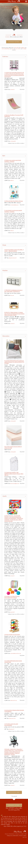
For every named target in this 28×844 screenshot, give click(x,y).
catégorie (23, 47)
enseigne (24, 48)
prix (12, 48)
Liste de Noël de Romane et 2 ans (10, 7)
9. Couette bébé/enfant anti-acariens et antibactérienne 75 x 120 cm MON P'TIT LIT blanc (14, 362)
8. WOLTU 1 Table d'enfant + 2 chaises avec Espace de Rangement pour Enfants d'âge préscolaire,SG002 (14, 314)
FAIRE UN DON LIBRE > (14, 792)
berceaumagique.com (14, 483)
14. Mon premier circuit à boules (12, 634)
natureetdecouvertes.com (15, 653)
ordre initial (16, 47)
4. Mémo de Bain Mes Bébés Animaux (13, 201)
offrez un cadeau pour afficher (16, 36)
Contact (21, 833)
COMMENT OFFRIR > (14, 41)
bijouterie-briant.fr (13, 257)
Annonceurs (11, 833)
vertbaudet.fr (13, 141)
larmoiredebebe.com (14, 204)
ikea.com (12, 295)
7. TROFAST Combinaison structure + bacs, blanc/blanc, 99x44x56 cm (13, 290)
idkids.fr (12, 180)
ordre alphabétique (6, 48)
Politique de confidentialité (12, 835)
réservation (18, 48)
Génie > (25, 826)
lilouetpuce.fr (11, 729)
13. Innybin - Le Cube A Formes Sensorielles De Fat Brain (12, 597)
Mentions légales (22, 835)
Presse (17, 833)
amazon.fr (12, 89)
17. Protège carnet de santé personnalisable (11, 724)
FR (25, 837)
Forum (6, 833)
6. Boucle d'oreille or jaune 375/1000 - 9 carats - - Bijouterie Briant (14, 250)
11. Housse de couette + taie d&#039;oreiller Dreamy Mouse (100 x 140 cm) (13, 474)
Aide (25, 833)
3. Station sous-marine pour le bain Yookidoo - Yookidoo (12, 160)
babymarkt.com (13, 700)
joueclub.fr (12, 612)
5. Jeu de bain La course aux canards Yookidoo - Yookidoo (13, 211)
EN (23, 837)
